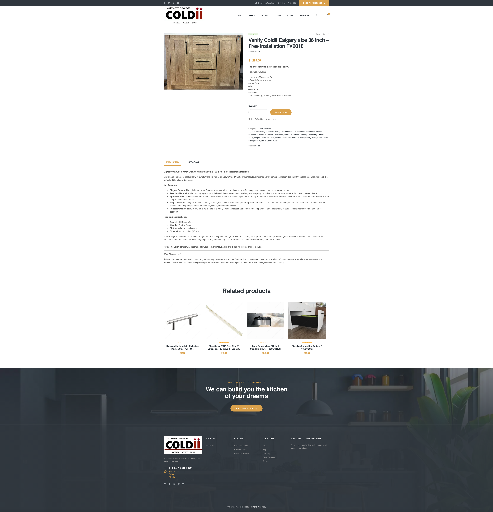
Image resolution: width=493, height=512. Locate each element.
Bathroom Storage (291, 134)
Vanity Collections (264, 128)
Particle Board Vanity (296, 137)
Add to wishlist (257, 119)
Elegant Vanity (260, 137)
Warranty (266, 453)
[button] (239, 38)
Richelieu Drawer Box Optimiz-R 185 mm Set (307, 347)
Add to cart (281, 112)
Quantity (252, 105)
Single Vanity (322, 137)
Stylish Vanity (266, 140)
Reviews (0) (193, 162)
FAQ (264, 445)
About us (210, 445)
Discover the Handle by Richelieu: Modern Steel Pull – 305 (182, 347)
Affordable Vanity (272, 131)
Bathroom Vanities (242, 453)
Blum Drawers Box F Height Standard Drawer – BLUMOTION (265, 347)
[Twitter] (169, 3)
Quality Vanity (310, 137)
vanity (275, 140)
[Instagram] (174, 484)
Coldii (257, 51)
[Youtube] (178, 3)
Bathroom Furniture (256, 134)
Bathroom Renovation (274, 134)
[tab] (173, 162)
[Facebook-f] (164, 3)
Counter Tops (240, 449)
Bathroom (301, 131)
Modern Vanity (281, 137)
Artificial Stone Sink (288, 131)
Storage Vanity (254, 140)
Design (265, 461)
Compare (272, 119)
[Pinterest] (173, 3)
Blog (264, 449)
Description (172, 162)
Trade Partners (269, 457)
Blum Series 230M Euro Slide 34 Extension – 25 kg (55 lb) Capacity (224, 347)
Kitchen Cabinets (241, 445)
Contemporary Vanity (308, 134)
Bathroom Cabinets (314, 131)
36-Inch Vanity (259, 131)
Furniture (270, 137)
